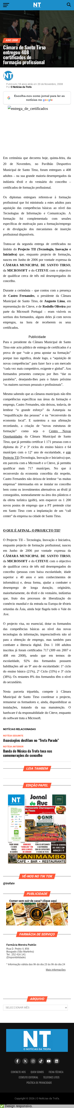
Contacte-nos (18, 1072)
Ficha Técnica (56, 1072)
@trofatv (9, 883)
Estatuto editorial (28, 1077)
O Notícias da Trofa (21, 87)
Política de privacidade (39, 1083)
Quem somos (37, 1072)
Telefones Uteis (51, 1077)
